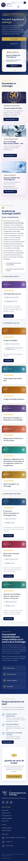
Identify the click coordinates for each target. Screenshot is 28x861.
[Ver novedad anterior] (4, 60)
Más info (15, 65)
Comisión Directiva (11, 674)
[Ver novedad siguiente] (24, 60)
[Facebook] (3, 802)
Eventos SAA (5, 821)
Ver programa (8, 316)
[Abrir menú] (18, 7)
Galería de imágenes (12, 680)
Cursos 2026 (13, 39)
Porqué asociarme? (7, 828)
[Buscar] (25, 2)
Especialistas (10, 686)
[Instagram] (7, 802)
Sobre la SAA (5, 810)
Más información (9, 155)
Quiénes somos (10, 668)
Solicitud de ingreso (14, 776)
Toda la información (10, 119)
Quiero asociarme (6, 830)
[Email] (11, 802)
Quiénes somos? (6, 813)
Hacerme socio (14, 43)
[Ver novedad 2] (15, 70)
